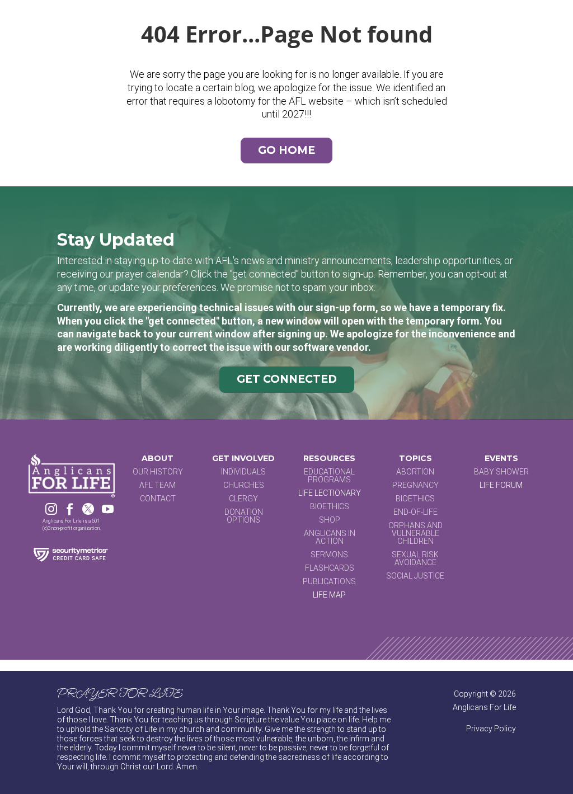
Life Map (329, 594)
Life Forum (501, 485)
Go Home (286, 150)
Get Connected (287, 379)
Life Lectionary (329, 492)
